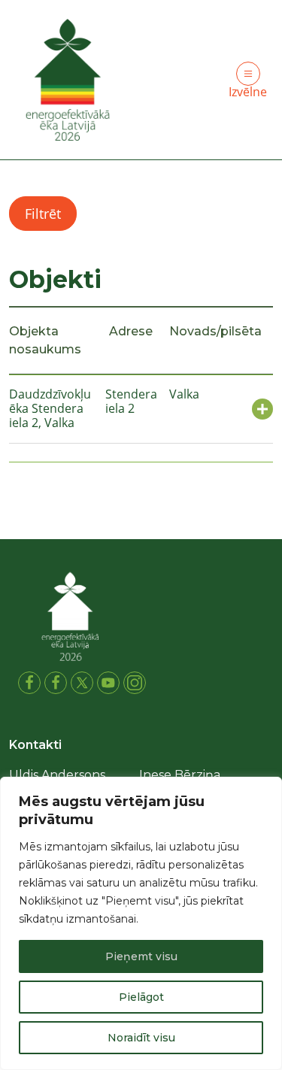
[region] (141, 923)
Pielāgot (141, 997)
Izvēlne (248, 91)
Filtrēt (43, 214)
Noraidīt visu (141, 1037)
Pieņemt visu (141, 956)
